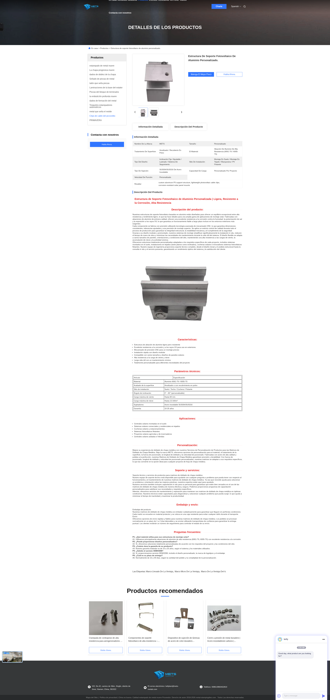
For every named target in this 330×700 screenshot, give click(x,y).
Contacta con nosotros (120, 13)
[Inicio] (91, 6)
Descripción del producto (189, 126)
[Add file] (279, 696)
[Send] (323, 696)
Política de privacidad (108, 697)
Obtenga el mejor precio (201, 74)
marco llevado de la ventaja (159, 571)
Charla (219, 6)
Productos (104, 48)
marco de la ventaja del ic (213, 571)
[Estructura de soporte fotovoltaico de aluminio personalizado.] (158, 80)
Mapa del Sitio (92, 697)
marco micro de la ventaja (187, 571)
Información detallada (150, 126)
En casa (94, 48)
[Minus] (323, 639)
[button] (92, 624)
